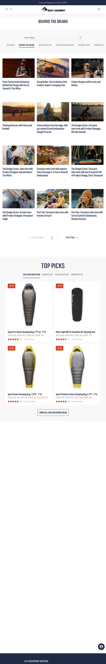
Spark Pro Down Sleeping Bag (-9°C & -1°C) (27, 331)
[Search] (11, 9)
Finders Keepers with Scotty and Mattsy (85, 83)
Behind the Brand (26, 45)
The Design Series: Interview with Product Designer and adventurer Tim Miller (17, 172)
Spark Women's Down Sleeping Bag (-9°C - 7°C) (76, 394)
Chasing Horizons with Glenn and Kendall (17, 126)
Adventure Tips (45, 45)
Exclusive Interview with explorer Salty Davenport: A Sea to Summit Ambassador (52, 172)
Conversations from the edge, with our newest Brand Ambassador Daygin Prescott (52, 128)
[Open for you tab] (101, 646)
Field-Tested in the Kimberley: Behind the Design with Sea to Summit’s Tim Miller (16, 85)
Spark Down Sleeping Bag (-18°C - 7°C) (25, 394)
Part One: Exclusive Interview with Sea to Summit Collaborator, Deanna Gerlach (87, 215)
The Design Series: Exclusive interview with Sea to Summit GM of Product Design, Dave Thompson (87, 172)
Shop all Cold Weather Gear (53, 412)
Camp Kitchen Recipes (65, 45)
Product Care (84, 45)
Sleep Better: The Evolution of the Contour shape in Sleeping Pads (52, 83)
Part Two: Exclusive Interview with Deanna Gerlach (52, 213)
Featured (11, 45)
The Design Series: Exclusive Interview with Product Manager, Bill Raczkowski (86, 128)
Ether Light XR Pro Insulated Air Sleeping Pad (75, 331)
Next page (70, 237)
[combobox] (53, 37)
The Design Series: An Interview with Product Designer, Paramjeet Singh (17, 215)
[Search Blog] (81, 37)
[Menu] (8, 9)
